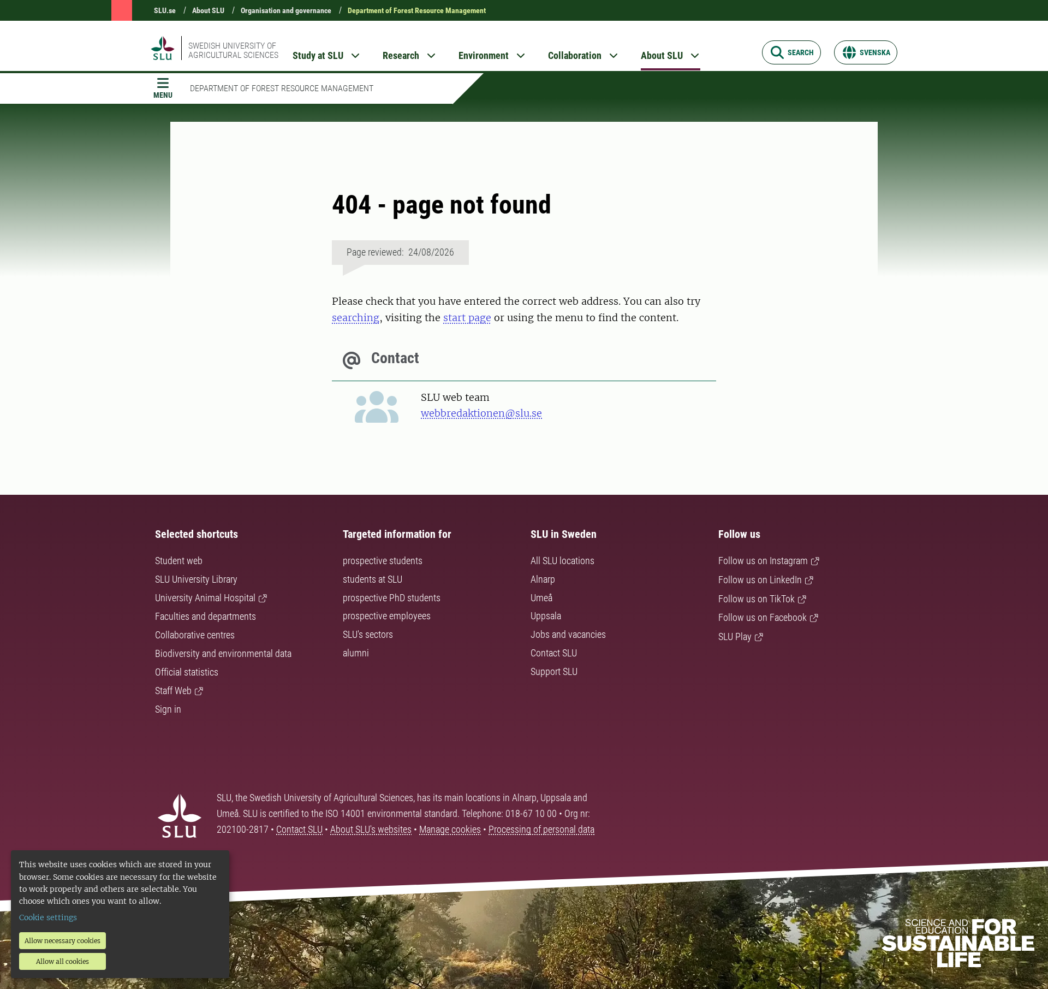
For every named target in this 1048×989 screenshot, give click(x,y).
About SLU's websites (371, 829)
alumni (356, 653)
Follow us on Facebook (762, 617)
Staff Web (173, 690)
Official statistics (186, 672)
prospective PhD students (391, 597)
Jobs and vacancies (568, 634)
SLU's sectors (368, 634)
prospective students (382, 560)
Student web (179, 560)
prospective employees (387, 615)
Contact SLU (554, 653)
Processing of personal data (541, 829)
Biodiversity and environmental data (223, 653)
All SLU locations (562, 560)
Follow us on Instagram (763, 560)
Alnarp (543, 579)
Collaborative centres (195, 635)
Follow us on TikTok (756, 599)
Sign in (168, 709)
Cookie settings (48, 917)
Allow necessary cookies (62, 941)
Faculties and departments (205, 616)
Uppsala (546, 615)
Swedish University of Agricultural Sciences (233, 50)
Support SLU (554, 671)
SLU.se (165, 10)
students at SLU (372, 579)
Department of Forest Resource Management (417, 10)
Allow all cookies (62, 961)
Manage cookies (450, 829)
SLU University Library (196, 579)
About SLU (208, 10)
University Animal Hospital (205, 597)
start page (467, 317)
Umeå (541, 597)
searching (355, 317)
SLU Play (735, 636)
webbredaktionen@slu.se (481, 413)
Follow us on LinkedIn (760, 579)
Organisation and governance (286, 10)
